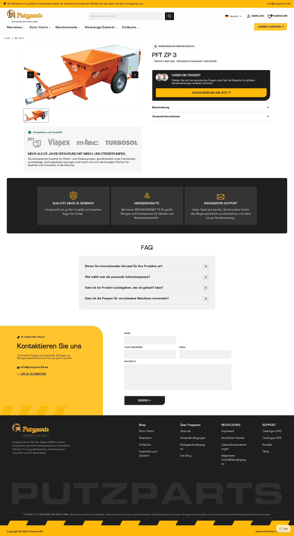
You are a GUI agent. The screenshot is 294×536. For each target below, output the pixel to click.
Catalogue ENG (272, 431)
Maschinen (15, 27)
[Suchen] (169, 16)
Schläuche (129, 27)
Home (7, 39)
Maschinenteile (66, 27)
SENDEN (143, 400)
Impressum (227, 431)
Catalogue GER (272, 438)
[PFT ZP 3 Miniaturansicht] (36, 115)
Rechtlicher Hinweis (232, 438)
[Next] (135, 74)
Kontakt (148, 28)
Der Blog (185, 456)
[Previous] (30, 74)
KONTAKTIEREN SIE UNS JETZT (210, 92)
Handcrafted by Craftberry (271, 531)
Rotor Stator (39, 27)
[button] (234, 16)
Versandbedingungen (192, 438)
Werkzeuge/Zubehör (100, 27)
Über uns (185, 431)
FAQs (266, 451)
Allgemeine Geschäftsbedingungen (233, 460)
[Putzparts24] (30, 432)
